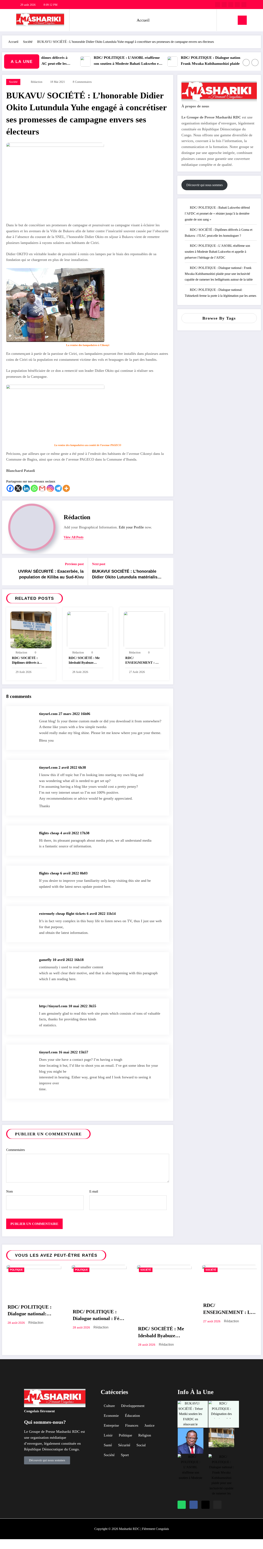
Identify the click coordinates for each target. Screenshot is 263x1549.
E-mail (93, 1191)
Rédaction (36, 81)
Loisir (108, 1435)
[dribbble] (230, 4)
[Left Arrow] (246, 62)
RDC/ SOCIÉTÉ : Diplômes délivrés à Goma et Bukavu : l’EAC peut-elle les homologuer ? (25, 660)
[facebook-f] (217, 4)
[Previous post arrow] (7, 571)
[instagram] (237, 4)
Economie (111, 1416)
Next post (98, 564)
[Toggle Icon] (242, 20)
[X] (18, 488)
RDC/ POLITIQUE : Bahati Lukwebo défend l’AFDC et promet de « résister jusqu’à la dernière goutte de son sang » (217, 213)
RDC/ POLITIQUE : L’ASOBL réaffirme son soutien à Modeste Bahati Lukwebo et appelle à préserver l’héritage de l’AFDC (105, 61)
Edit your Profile (131, 527)
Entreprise (111, 1425)
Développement (132, 1406)
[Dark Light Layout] (231, 20)
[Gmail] (42, 488)
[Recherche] (224, 20)
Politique (16, 1269)
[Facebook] (10, 488)
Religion (144, 1435)
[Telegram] (58, 488)
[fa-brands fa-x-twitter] (224, 4)
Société (13, 81)
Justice (149, 1425)
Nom (9, 1191)
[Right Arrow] (255, 62)
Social (141, 1445)
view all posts (73, 537)
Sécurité (124, 1445)
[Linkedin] (26, 488)
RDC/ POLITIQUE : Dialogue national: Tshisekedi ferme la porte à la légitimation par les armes (31, 1311)
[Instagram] (50, 488)
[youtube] (243, 4)
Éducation (132, 1416)
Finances (131, 1425)
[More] (66, 488)
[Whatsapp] (34, 488)
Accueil (143, 20)
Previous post (74, 564)
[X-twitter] (205, 1505)
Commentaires (15, 1150)
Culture (109, 1406)
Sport (125, 1455)
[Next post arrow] (167, 571)
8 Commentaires (82, 81)
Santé (108, 1445)
